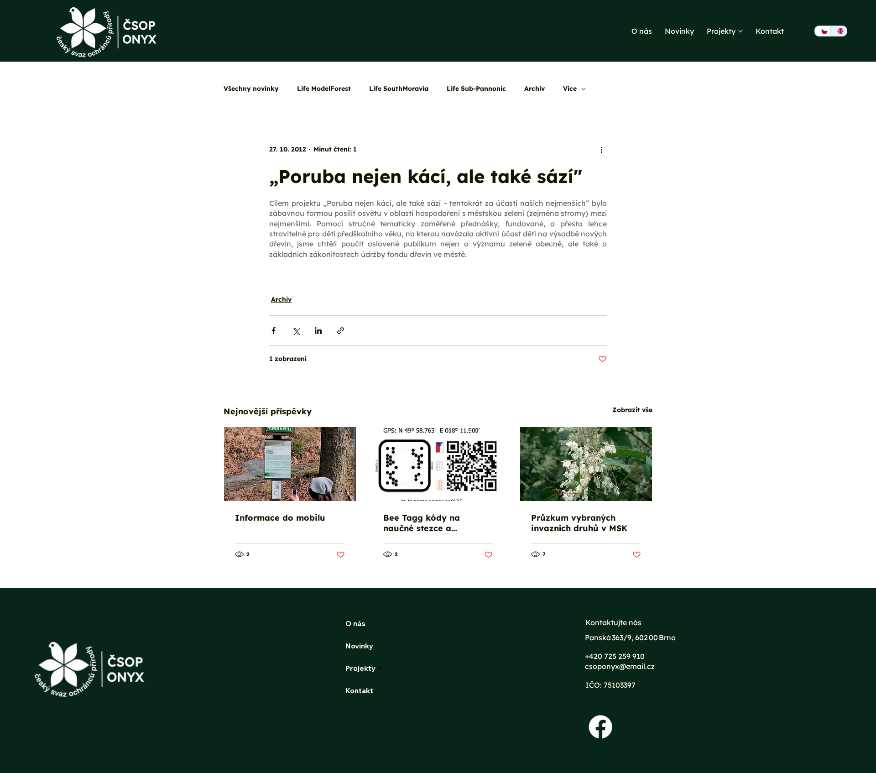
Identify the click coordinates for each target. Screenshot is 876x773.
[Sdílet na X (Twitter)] (296, 330)
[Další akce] (601, 149)
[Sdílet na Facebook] (273, 330)
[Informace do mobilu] (290, 464)
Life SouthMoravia (398, 88)
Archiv (534, 88)
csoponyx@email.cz (621, 666)
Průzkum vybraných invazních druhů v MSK (579, 522)
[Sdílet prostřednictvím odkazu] (340, 330)
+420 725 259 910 (615, 656)
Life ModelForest (324, 88)
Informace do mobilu (280, 517)
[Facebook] (600, 726)
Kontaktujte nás (613, 622)
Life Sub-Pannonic (476, 88)
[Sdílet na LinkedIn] (318, 330)
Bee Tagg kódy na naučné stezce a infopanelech (421, 522)
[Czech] (822, 31)
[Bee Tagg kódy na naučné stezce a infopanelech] (438, 464)
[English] (838, 31)
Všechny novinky (251, 88)
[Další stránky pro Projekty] (740, 31)
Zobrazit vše (632, 410)
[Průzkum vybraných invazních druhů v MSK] (586, 464)
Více (570, 88)
